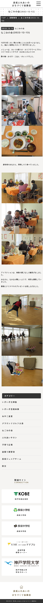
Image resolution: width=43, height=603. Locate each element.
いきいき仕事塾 (9, 402)
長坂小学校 (21, 515)
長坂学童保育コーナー (21, 551)
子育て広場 (7, 444)
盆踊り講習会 (8, 451)
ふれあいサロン (9, 437)
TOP (3, 18)
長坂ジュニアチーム (11, 458)
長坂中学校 (21, 531)
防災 (4, 466)
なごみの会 (7, 430)
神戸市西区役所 (21, 499)
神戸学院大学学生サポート (21, 571)
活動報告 (13, 18)
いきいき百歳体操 (10, 409)
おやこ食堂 (7, 416)
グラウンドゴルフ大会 (13, 423)
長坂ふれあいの (21, 592)
